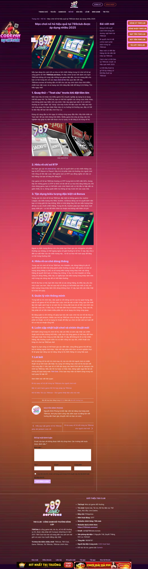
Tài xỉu (53, 12)
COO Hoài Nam (104, 544)
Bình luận (38, 447)
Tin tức (106, 12)
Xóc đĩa (79, 12)
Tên (36, 465)
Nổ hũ (71, 12)
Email (56, 465)
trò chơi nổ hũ (50, 169)
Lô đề (87, 12)
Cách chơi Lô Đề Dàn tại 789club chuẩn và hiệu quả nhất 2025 (108, 61)
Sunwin (100, 547)
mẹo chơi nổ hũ (60, 80)
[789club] (74, 4)
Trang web (78, 465)
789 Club (54, 371)
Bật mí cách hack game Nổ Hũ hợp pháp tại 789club (52, 388)
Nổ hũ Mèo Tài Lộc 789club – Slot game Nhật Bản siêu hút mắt (56, 393)
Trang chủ (43, 12)
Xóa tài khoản (105, 560)
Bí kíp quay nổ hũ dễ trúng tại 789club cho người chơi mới (54, 383)
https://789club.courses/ (88, 527)
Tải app (82, 560)
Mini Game (96, 12)
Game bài (62, 12)
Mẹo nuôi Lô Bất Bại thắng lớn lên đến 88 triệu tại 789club (107, 53)
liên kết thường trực (77, 400)
